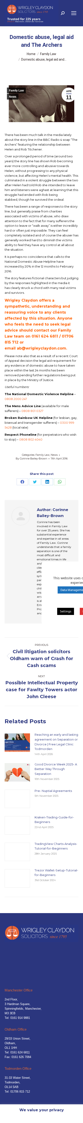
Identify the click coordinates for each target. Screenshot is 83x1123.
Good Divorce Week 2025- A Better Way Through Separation (56, 769)
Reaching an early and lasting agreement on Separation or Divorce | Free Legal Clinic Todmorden (56, 742)
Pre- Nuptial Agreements (53, 791)
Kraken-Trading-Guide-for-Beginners (54, 819)
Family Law (16, 90)
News (12, 96)
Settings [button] (65, 611)
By (31, 458)
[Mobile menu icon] (73, 13)
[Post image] (17, 742)
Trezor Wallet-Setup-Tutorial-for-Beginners (56, 872)
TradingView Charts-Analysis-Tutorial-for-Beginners (56, 846)
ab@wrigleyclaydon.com (41, 348)
